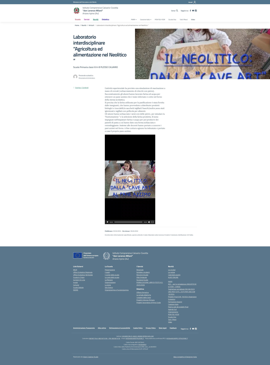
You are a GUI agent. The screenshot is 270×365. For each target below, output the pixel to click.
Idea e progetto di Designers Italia (185, 357)
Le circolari (172, 270)
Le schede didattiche (143, 295)
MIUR (75, 270)
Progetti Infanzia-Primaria (145, 300)
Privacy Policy (151, 328)
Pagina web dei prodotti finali (178, 307)
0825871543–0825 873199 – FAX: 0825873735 (104, 338)
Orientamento (173, 312)
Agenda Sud (172, 309)
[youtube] (193, 11)
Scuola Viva (172, 19)
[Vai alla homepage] (76, 10)
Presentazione (110, 270)
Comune (76, 285)
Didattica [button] (105, 19)
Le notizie (171, 272)
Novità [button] (95, 19)
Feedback (173, 328)
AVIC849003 (142, 344)
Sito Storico (109, 287)
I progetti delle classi (143, 297)
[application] (130, 179)
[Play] (108, 222)
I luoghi (107, 272)
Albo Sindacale (141, 277)
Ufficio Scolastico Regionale (82, 272)
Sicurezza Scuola (142, 280)
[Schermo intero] (152, 222)
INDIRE (75, 290)
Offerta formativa (142, 292)
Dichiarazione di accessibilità (119, 328)
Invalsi (75, 282)
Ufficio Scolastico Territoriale (83, 275)
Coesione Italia (145, 19)
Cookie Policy (138, 328)
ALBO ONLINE (173, 277)
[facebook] (190, 11)
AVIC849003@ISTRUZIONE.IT (135, 338)
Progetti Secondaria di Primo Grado (148, 302)
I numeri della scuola (112, 275)
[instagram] (196, 11)
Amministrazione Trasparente (84, 328)
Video (193, 19)
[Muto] (149, 222)
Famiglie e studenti (143, 272)
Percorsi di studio (142, 275)
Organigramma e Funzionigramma (117, 290)
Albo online (102, 328)
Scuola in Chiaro (78, 277)
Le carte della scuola (112, 277)
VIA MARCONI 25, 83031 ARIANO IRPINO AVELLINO (138, 336)
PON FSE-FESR (160, 19)
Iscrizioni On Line (79, 280)
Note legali (163, 328)
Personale (139, 270)
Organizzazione (110, 282)
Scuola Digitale (78, 287)
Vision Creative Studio (90, 357)
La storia (108, 285)
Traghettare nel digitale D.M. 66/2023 (181, 289)
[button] (130, 179)
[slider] (128, 222)
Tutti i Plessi (184, 19)
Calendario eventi (174, 275)
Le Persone (109, 280)
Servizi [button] (86, 19)
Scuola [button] (77, 19)
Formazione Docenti (175, 302)
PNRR (133, 19)
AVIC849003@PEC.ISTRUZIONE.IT (177, 338)
